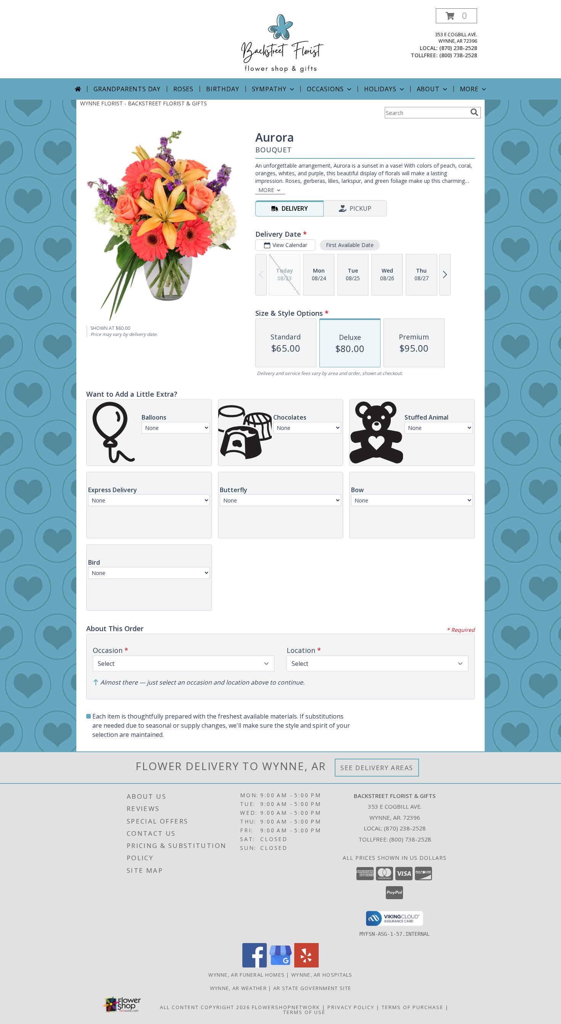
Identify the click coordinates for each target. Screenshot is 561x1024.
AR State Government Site (312, 988)
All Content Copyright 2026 (205, 1007)
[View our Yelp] (306, 965)
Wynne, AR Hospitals (322, 974)
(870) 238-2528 (458, 48)
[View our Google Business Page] (280, 965)
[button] (456, 15)
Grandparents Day (127, 89)
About (428, 89)
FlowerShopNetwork (286, 1007)
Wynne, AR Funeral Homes (246, 974)
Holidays (380, 89)
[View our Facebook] (254, 965)
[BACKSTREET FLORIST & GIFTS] (280, 43)
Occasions (325, 89)
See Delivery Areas (376, 767)
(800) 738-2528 (458, 55)
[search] (474, 112)
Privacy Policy (350, 1007)
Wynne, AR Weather (238, 988)
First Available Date (350, 245)
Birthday (222, 89)
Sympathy (269, 89)
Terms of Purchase (412, 1007)
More (469, 89)
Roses (183, 89)
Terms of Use (304, 1012)
